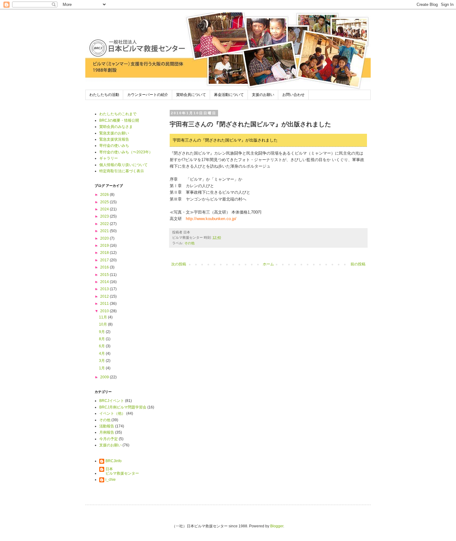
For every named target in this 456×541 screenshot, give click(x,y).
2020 (105, 238)
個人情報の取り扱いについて (123, 165)
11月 (103, 317)
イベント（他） (112, 413)
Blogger (276, 526)
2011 (105, 303)
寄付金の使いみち (114, 145)
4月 (102, 353)
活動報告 (106, 426)
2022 (105, 224)
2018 (105, 252)
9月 (102, 332)
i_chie (110, 479)
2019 (105, 245)
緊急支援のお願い (114, 133)
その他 (189, 243)
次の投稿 (178, 264)
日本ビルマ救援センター (122, 471)
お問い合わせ (293, 94)
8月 (102, 339)
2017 (105, 260)
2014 (105, 282)
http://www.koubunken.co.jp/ (211, 218)
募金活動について (229, 94)
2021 (105, 231)
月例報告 (106, 432)
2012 (105, 296)
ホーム (268, 264)
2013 (105, 289)
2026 (105, 194)
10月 (103, 324)
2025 (105, 202)
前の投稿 (358, 264)
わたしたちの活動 (104, 94)
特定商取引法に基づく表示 (121, 171)
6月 (102, 346)
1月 (102, 368)
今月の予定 (108, 439)
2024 (105, 209)
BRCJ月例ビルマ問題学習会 (122, 407)
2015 (105, 275)
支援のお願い (263, 94)
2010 (105, 311)
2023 (105, 216)
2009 (105, 377)
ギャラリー (108, 158)
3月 (102, 360)
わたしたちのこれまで (117, 114)
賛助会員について (191, 94)
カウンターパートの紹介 (147, 94)
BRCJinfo (113, 461)
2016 (105, 267)
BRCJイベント (111, 401)
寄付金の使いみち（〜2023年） (126, 152)
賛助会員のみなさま (116, 126)
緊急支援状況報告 (114, 139)
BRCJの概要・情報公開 (119, 120)
